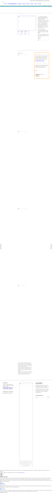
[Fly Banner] (1, 246)
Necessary (2, 483)
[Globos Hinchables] (51, 246)
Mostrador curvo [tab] (20, 53)
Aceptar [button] (18, 472)
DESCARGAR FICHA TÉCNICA (39, 60)
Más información (22, 472)
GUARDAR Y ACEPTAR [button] (3, 492)
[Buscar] (43, 4)
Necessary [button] (1, 482)
